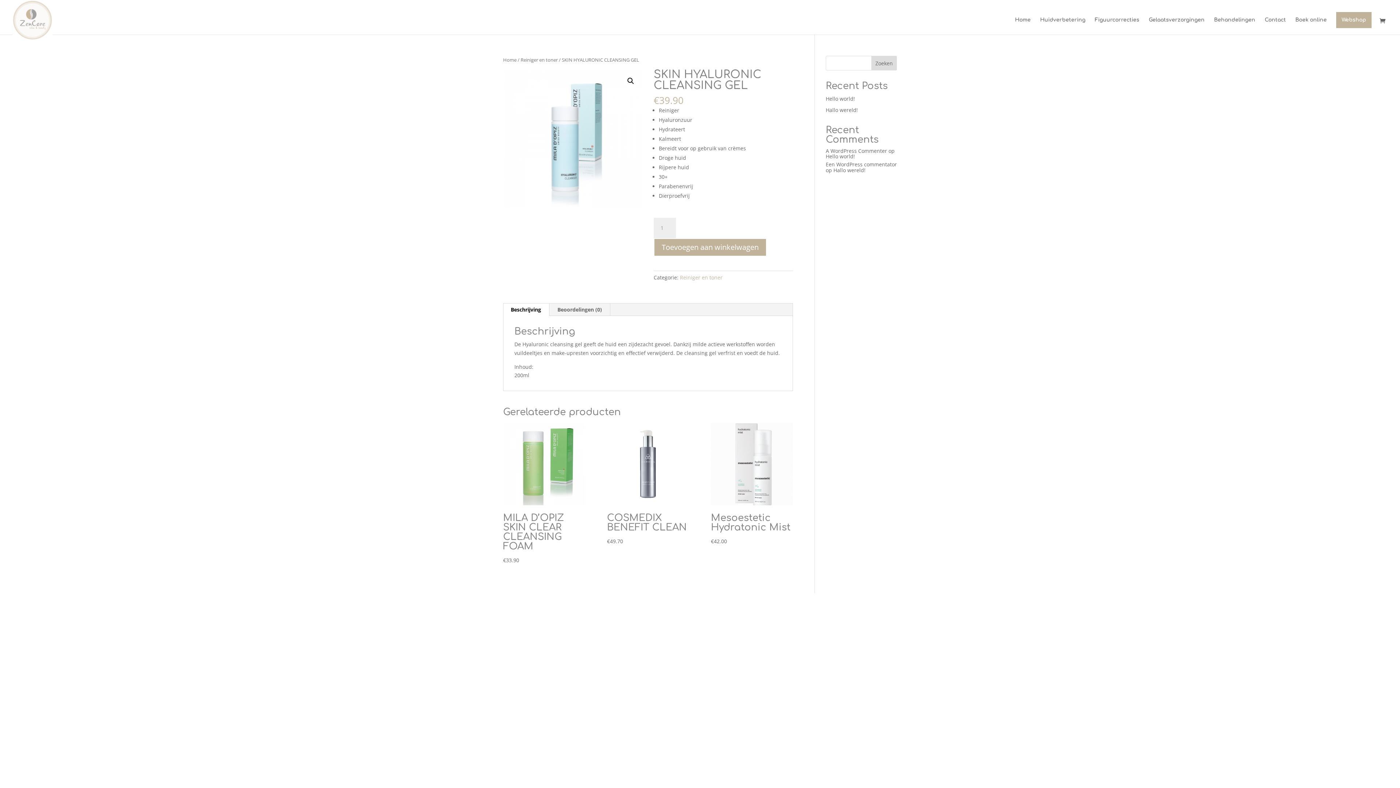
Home (1023, 20)
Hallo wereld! (842, 110)
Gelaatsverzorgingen (1177, 20)
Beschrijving (526, 309)
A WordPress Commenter (856, 150)
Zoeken (884, 63)
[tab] (526, 310)
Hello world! (840, 98)
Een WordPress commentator (861, 164)
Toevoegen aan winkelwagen (710, 247)
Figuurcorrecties (1117, 20)
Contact (1275, 20)
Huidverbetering (1062, 20)
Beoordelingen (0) (579, 309)
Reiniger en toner (539, 60)
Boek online (1311, 20)
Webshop (1354, 20)
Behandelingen (1234, 20)
